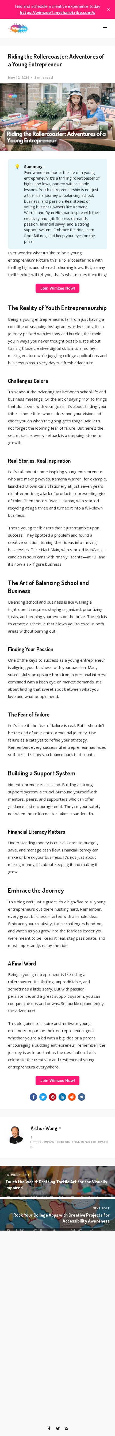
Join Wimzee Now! (57, 288)
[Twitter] (58, 1428)
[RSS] (66, 1428)
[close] (108, 9)
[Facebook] (49, 1428)
